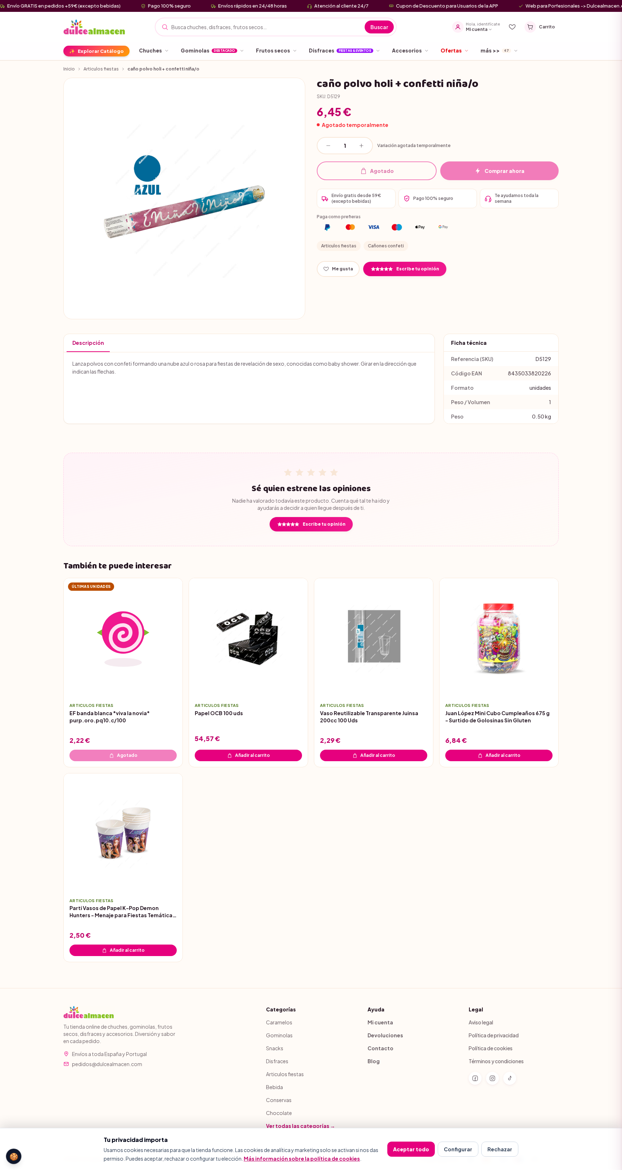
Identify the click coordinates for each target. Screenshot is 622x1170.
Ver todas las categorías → (300, 1126)
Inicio (69, 69)
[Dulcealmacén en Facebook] (475, 1078)
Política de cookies (491, 1048)
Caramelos (279, 1022)
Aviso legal (481, 1022)
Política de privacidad (494, 1035)
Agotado (382, 171)
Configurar (458, 1149)
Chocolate (279, 1113)
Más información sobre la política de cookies (302, 1158)
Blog (374, 1061)
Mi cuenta (380, 1022)
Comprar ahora (504, 171)
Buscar (379, 27)
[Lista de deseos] (512, 27)
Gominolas (279, 1035)
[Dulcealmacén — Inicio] (95, 27)
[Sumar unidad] (361, 146)
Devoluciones (385, 1035)
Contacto (380, 1048)
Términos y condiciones (496, 1061)
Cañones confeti (386, 245)
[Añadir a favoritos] (171, 686)
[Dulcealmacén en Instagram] (492, 1078)
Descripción (88, 342)
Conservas (279, 1100)
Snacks (274, 1048)
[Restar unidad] (328, 146)
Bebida (274, 1087)
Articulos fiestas (101, 69)
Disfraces (277, 1061)
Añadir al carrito (252, 755)
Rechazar (499, 1149)
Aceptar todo (411, 1149)
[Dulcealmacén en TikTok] (509, 1078)
